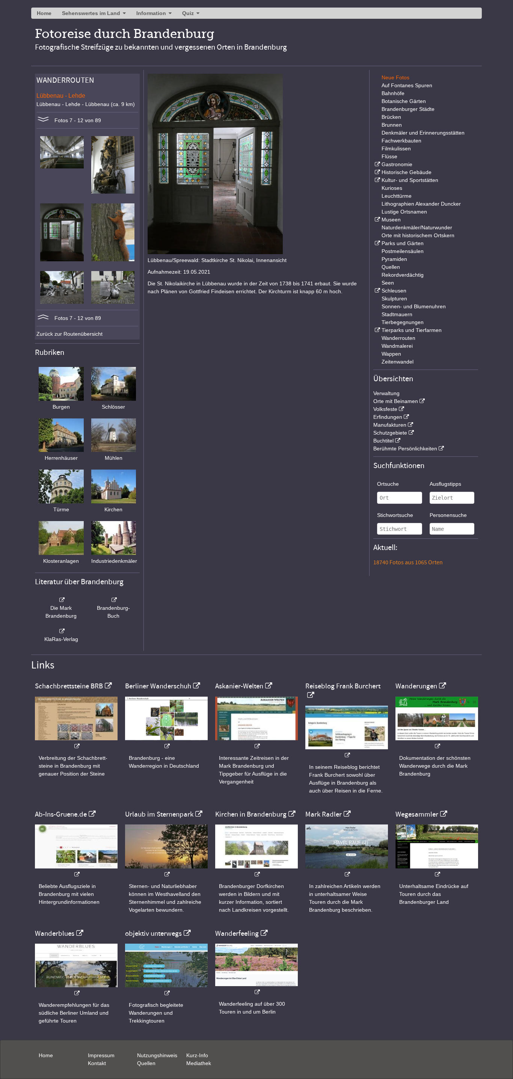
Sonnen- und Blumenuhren (414, 306)
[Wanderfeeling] (256, 988)
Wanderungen (416, 686)
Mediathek (198, 1063)
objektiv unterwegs (153, 933)
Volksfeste (385, 409)
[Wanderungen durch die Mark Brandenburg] (436, 742)
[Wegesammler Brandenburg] (436, 870)
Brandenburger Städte (408, 109)
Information (151, 13)
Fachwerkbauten (401, 141)
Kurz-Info (197, 1055)
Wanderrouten (398, 338)
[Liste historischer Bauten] (376, 172)
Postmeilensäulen (403, 251)
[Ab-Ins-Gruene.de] (76, 870)
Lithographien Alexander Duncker (421, 204)
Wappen (391, 354)
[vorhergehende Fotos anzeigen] (43, 318)
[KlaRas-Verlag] (61, 631)
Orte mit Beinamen (395, 401)
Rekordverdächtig (403, 275)
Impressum (101, 1055)
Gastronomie (397, 164)
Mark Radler (323, 814)
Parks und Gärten (403, 243)
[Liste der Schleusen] (376, 291)
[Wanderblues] (76, 989)
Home (44, 13)
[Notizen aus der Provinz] (346, 870)
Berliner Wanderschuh (158, 686)
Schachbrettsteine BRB (69, 686)
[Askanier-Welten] (256, 742)
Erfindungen (387, 417)
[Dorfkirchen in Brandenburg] (256, 870)
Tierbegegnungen (403, 322)
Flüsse (389, 156)
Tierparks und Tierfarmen (412, 330)
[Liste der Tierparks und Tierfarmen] (376, 330)
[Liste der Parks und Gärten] (376, 243)
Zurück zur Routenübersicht (69, 334)
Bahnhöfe (393, 93)
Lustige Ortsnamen (404, 212)
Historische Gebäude (407, 172)
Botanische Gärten (404, 101)
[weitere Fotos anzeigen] (43, 120)
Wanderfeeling (237, 933)
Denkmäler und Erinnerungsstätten (423, 133)
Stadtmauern (397, 314)
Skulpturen (394, 299)
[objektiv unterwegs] (166, 989)
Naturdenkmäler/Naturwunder (417, 227)
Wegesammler (416, 814)
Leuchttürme (397, 196)
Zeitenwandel (397, 362)
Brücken (391, 117)
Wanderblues (54, 933)
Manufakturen (389, 425)
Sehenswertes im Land (91, 13)
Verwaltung (386, 393)
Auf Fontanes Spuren (407, 85)
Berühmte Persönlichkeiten (405, 449)
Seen (388, 283)
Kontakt (97, 1063)
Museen (391, 220)
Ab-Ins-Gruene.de (61, 814)
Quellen (391, 267)
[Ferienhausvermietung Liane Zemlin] (166, 870)
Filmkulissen (396, 148)
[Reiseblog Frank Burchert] (346, 751)
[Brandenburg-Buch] (113, 600)
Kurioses (392, 188)
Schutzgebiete (390, 433)
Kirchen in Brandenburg (251, 814)
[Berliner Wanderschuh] (166, 742)
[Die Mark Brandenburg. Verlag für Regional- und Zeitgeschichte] (61, 600)
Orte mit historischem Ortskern (418, 235)
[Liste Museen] (376, 220)
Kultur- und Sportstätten (410, 180)
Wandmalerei (397, 346)
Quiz (188, 13)
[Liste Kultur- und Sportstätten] (376, 180)
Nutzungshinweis (157, 1055)
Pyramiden (394, 259)
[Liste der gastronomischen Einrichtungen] (376, 164)
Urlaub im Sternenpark (159, 814)
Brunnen (392, 125)
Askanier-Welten (239, 686)
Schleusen (394, 291)
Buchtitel (383, 441)
